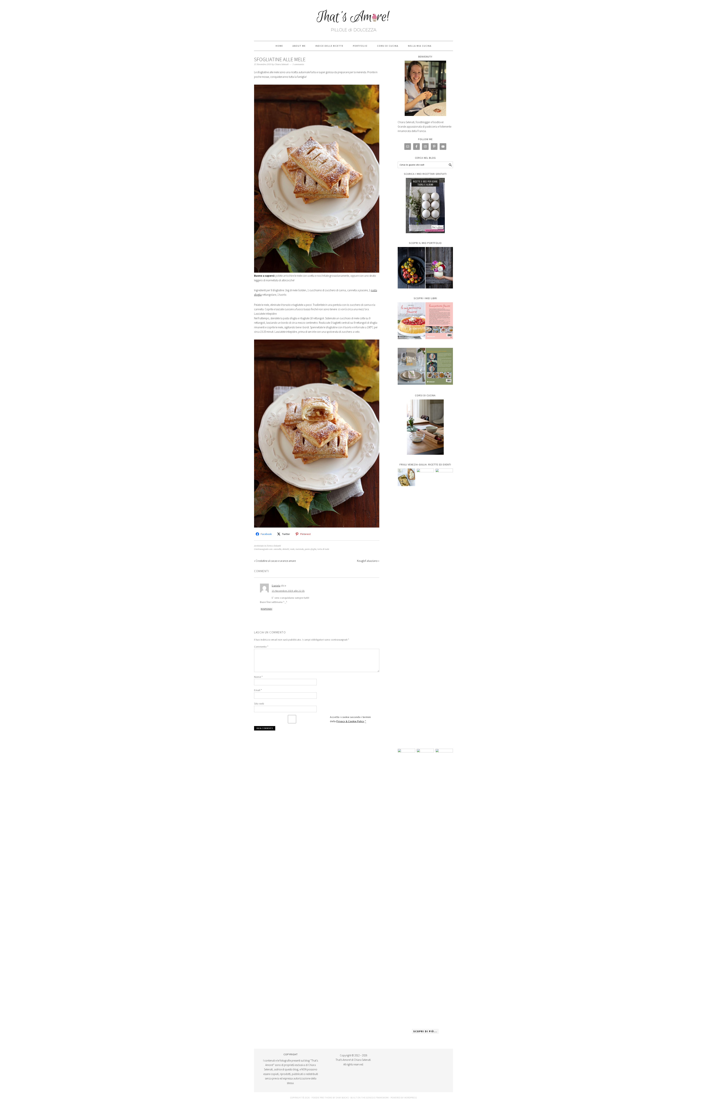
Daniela (276, 585)
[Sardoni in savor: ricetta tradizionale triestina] (406, 477)
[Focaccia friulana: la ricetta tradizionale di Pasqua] (444, 607)
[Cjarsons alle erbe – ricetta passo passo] (425, 887)
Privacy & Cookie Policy (350, 721)
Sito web (259, 703)
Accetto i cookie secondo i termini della (350, 719)
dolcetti (285, 549)
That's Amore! (353, 19)
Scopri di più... (425, 1031)
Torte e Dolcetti (274, 546)
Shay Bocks (342, 1097)
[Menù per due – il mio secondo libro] (444, 887)
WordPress (410, 1097)
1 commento (298, 64)
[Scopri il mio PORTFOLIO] (425, 268)
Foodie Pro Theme (322, 1097)
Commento (261, 646)
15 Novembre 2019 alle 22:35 (288, 590)
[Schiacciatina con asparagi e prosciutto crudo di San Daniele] (425, 607)
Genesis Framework (377, 1097)
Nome (258, 676)
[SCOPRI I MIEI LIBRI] (425, 342)
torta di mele (323, 549)
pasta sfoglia (310, 549)
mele (292, 549)
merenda (300, 549)
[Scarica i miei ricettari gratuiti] (425, 205)
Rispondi (266, 609)
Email (258, 690)
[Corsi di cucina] (425, 427)
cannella (277, 549)
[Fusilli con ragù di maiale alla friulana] (406, 887)
